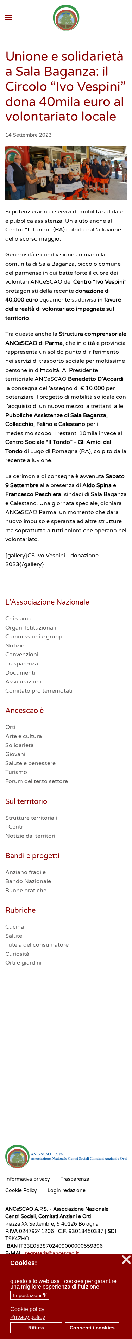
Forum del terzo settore (36, 781)
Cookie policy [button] (27, 1309)
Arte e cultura (23, 736)
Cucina (14, 926)
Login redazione (67, 1191)
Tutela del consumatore (37, 944)
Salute (13, 936)
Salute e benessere (30, 763)
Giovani (15, 754)
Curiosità (17, 953)
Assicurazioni (23, 681)
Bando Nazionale (28, 881)
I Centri (15, 826)
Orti (10, 727)
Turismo (16, 772)
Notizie (14, 645)
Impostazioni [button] (30, 1295)
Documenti (20, 672)
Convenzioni (21, 654)
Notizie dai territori (30, 835)
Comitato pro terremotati (39, 690)
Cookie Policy (21, 1191)
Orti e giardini (23, 962)
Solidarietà (19, 745)
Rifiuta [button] (36, 1328)
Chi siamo (18, 618)
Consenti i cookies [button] (92, 1328)
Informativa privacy (27, 1179)
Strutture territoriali (31, 818)
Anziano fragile (25, 872)
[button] (8, 17)
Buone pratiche (25, 890)
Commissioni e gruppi (34, 636)
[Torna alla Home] (66, 17)
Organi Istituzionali (30, 627)
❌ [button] (126, 1260)
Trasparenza (21, 663)
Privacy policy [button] (27, 1317)
